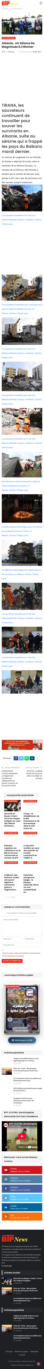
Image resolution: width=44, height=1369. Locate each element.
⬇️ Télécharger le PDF (22, 1040)
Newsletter (34, 1351)
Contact (22, 1355)
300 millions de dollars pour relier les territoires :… (27, 1089)
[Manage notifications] (38, 1364)
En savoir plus (7, 1266)
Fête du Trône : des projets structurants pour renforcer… (26, 1069)
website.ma (29, 1365)
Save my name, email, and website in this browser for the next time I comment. (21, 954)
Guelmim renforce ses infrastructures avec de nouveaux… (23, 1100)
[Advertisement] (22, 78)
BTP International (9, 38)
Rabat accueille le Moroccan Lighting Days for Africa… (25, 1059)
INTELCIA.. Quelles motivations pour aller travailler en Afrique (34, 775)
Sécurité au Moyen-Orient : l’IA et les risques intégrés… (27, 1279)
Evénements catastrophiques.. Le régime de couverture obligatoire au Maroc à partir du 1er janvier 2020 (10, 778)
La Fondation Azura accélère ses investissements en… (27, 1079)
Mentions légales (21, 1351)
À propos (9, 1351)
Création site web (17, 1365)
